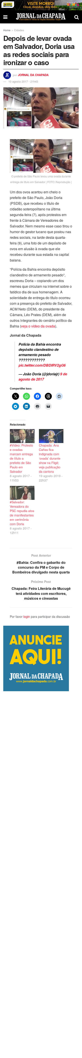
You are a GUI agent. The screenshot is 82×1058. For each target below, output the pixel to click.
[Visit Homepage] (41, 16)
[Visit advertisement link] (41, 5)
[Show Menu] (5, 16)
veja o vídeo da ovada (38, 326)
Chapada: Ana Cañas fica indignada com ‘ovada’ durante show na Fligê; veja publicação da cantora (49, 458)
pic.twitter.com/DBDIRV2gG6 (42, 365)
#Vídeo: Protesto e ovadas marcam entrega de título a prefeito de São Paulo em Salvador (21, 458)
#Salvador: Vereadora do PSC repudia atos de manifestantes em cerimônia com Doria (22, 513)
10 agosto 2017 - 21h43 (23, 81)
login (26, 616)
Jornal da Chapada (33, 75)
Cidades (19, 30)
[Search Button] (76, 16)
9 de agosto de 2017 (43, 376)
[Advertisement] (41, 874)
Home (6, 30)
